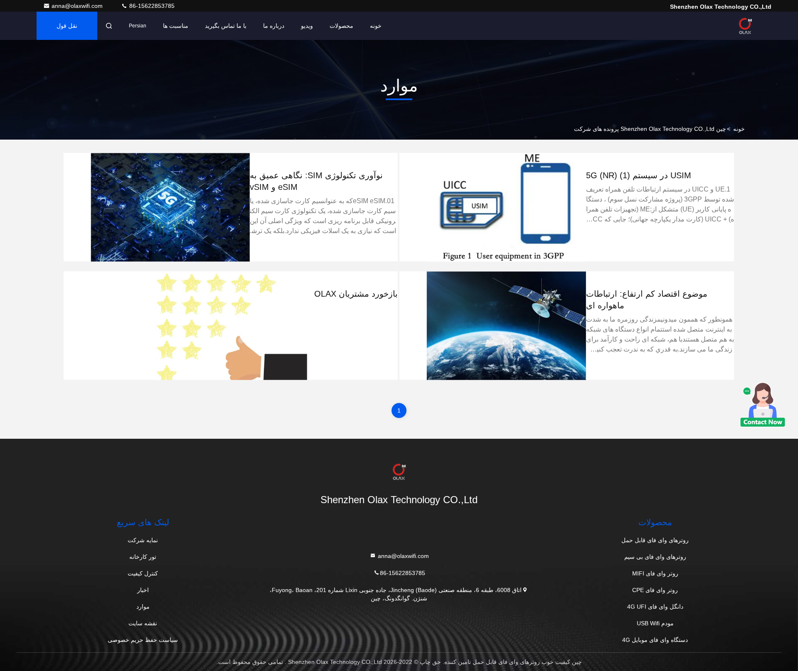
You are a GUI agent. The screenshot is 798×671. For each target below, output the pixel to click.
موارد (143, 606)
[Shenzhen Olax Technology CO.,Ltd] (745, 26)
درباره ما (273, 25)
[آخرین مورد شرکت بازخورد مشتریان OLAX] (234, 325)
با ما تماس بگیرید (225, 25)
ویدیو (307, 25)
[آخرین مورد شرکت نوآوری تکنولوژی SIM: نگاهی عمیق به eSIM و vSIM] (170, 207)
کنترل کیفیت (143, 573)
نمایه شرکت (143, 540)
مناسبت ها (175, 25)
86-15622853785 (151, 5)
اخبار (143, 590)
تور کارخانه (142, 556)
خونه (376, 25)
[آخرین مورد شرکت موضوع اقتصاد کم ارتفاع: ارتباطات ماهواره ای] (506, 325)
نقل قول (67, 25)
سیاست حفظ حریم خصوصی (143, 640)
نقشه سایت (142, 623)
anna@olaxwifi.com (78, 5)
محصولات (341, 25)
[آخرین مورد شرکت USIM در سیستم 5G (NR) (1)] (506, 207)
